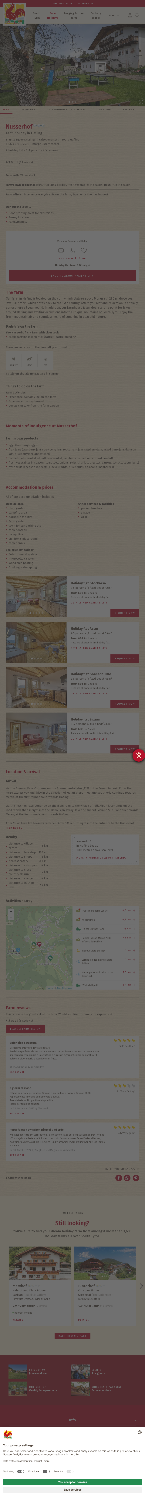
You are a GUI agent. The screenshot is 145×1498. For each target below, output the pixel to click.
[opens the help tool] (139, 755)
